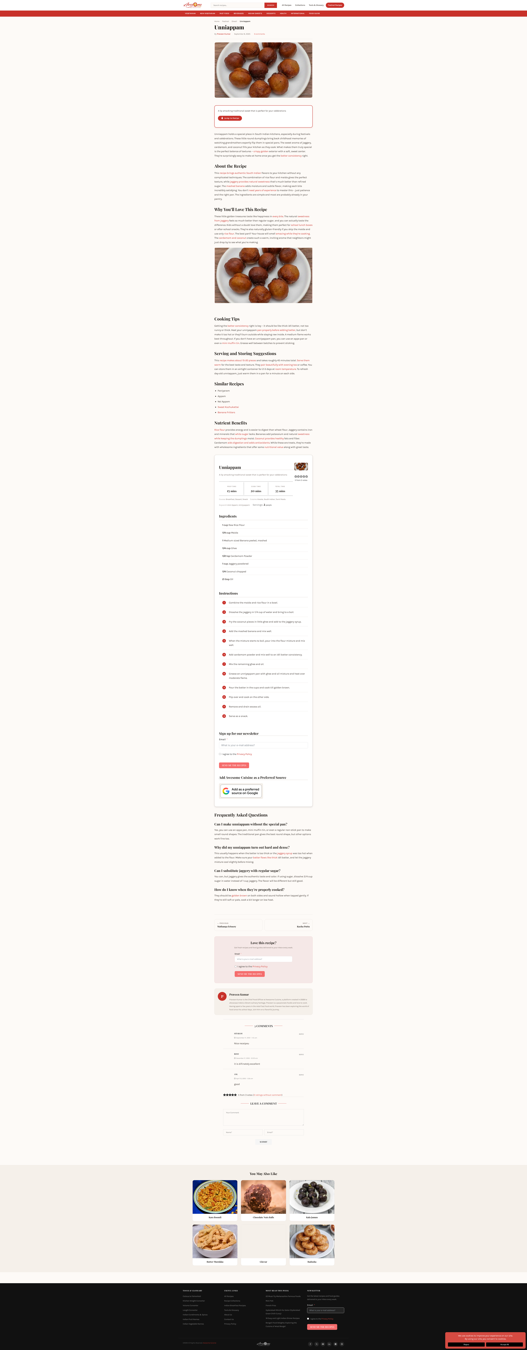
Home (216, 21)
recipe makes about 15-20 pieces (238, 360)
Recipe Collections (232, 1301)
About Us (228, 1315)
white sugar (241, 434)
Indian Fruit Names (191, 1319)
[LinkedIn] (329, 1344)
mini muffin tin (230, 343)
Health (283, 13)
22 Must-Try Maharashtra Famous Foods (283, 1296)
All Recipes (286, 5)
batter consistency (291, 155)
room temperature (285, 369)
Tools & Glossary (316, 5)
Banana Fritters (226, 412)
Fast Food (224, 13)
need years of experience (262, 190)
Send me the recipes (234, 765)
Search (270, 5)
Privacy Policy (244, 754)
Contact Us (229, 1319)
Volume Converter (190, 1305)
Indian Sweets (255, 13)
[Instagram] (335, 1344)
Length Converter (190, 1310)
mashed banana (235, 186)
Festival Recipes (335, 5)
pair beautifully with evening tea (279, 364)
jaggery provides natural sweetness (250, 181)
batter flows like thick (265, 857)
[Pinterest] (342, 1344)
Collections (300, 5)
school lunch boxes (301, 224)
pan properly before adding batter (276, 330)
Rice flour (219, 429)
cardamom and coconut (232, 237)
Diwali (234, 21)
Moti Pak (269, 1301)
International (298, 13)
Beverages (239, 13)
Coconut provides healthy (269, 438)
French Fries (271, 1305)
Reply (301, 1034)
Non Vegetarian (207, 13)
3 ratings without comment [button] (268, 1095)
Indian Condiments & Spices (195, 1315)
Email (222, 739)
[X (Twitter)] (316, 1344)
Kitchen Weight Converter (194, 1301)
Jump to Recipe (231, 118)
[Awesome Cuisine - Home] (195, 5)
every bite (278, 216)
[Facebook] (310, 1344)
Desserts (271, 13)
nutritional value (273, 447)
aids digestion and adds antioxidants (249, 442)
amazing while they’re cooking (293, 233)
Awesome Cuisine (209, 1343)
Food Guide (314, 13)
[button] (295, 476)
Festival (225, 21)
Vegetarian (190, 13)
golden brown (239, 895)
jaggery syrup (284, 853)
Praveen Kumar (223, 34)
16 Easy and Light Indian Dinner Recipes (283, 1318)
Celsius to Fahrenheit (192, 1296)
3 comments (259, 34)
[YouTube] (323, 1344)
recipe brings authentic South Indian (240, 172)
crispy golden (260, 151)
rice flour (229, 233)
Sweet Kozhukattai (228, 407)
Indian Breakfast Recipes (235, 1305)
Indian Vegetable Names (193, 1324)
